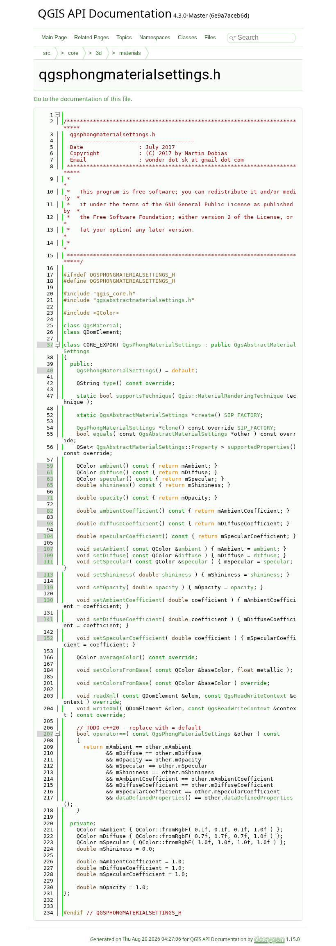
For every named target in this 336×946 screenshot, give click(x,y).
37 (45, 345)
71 (45, 498)
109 (45, 555)
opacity (111, 498)
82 (45, 511)
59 (45, 466)
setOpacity (109, 587)
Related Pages (91, 37)
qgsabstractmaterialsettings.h (143, 300)
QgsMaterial (101, 325)
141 (45, 619)
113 (45, 575)
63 (45, 479)
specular (113, 479)
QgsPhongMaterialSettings (162, 345)
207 (45, 734)
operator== (109, 734)
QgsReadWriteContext (255, 696)
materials (130, 53)
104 (45, 536)
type (109, 383)
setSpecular (111, 562)
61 (45, 472)
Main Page (54, 37)
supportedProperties (258, 447)
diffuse (111, 472)
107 (45, 549)
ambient (111, 466)
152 (45, 638)
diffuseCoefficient (129, 523)
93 (45, 523)
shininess (114, 485)
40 (45, 370)
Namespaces (154, 37)
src (46, 53)
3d (99, 53)
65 (45, 485)
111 (45, 562)
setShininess (112, 575)
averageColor (119, 657)
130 (45, 600)
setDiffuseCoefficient (127, 619)
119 (45, 587)
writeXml (106, 708)
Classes (187, 37)
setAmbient (109, 549)
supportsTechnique (144, 396)
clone (170, 428)
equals (103, 434)
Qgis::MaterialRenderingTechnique (230, 396)
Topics (124, 37)
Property (204, 447)
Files (210, 37)
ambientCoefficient (129, 511)
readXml (104, 696)
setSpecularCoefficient (129, 638)
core (73, 53)
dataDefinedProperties (150, 798)
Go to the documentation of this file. (83, 99)
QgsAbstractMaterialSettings (144, 415)
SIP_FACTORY (242, 415)
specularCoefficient (131, 536)
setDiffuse (109, 555)
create (204, 415)
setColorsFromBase (121, 670)
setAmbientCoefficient (127, 600)
